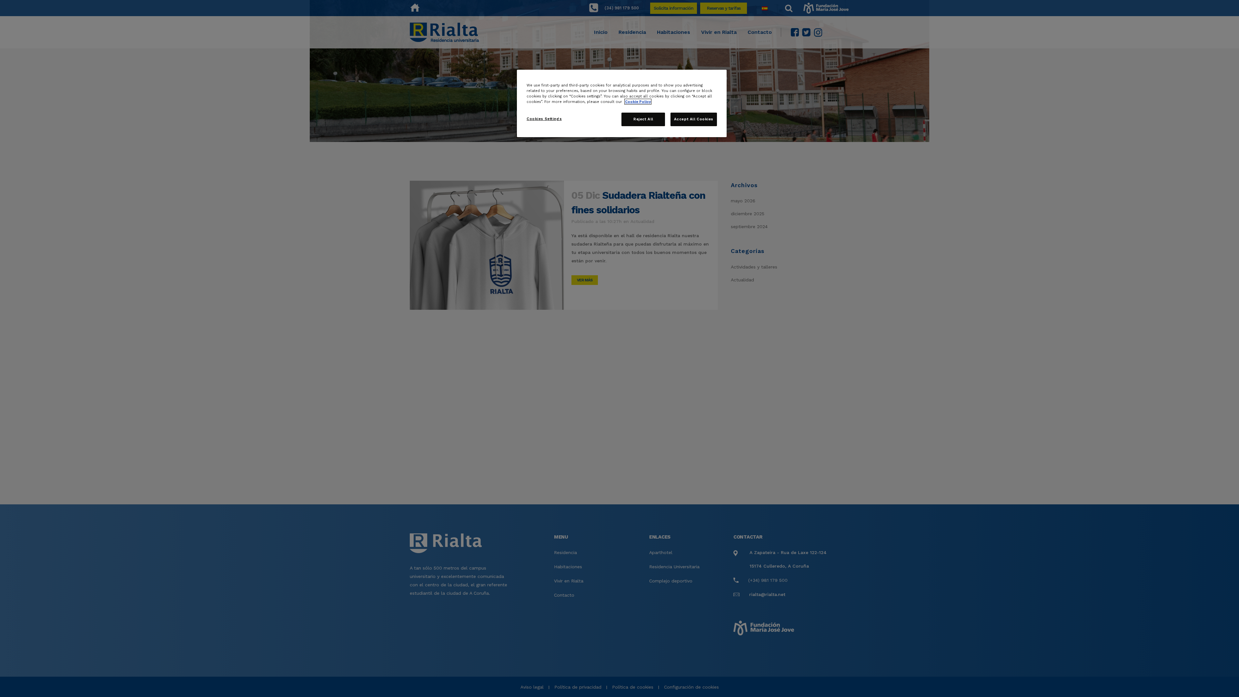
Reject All (643, 119)
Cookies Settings (544, 118)
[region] (622, 103)
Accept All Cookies (693, 119)
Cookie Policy (638, 101)
